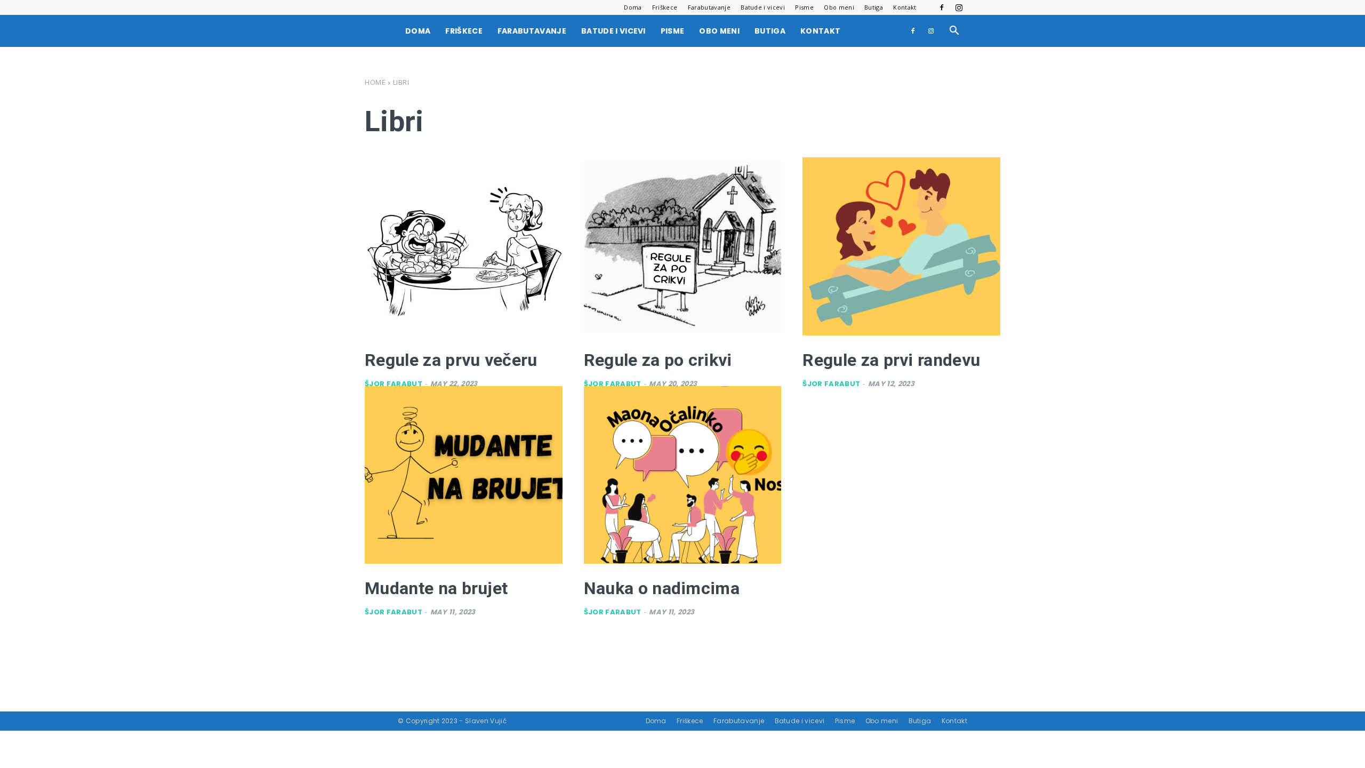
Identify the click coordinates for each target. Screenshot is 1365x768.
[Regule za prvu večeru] (464, 246)
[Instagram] (959, 7)
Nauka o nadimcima (662, 588)
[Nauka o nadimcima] (683, 475)
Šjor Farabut (393, 384)
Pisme (804, 7)
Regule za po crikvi (658, 360)
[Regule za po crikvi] (683, 246)
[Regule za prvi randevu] (901, 246)
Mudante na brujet (436, 588)
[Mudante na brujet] (464, 475)
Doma (632, 7)
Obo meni (839, 7)
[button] (954, 32)
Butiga (873, 7)
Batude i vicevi (763, 7)
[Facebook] (942, 7)
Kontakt (904, 7)
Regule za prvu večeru (451, 360)
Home (375, 82)
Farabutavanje (709, 7)
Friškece (665, 7)
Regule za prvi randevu (891, 360)
